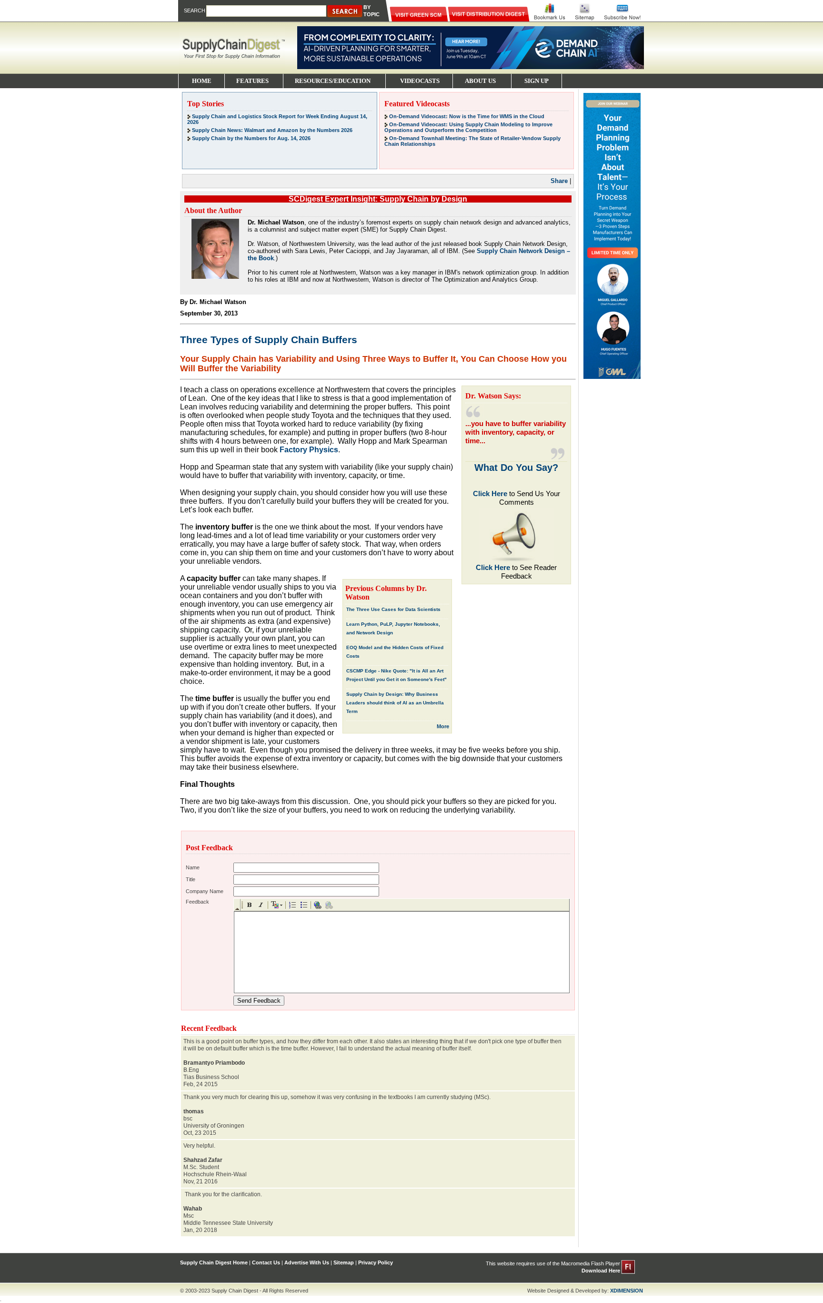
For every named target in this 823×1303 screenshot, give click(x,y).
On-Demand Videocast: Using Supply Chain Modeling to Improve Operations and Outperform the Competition (468, 127)
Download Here (601, 1270)
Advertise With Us (306, 1262)
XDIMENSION (626, 1290)
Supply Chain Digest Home (214, 1262)
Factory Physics (309, 450)
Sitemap (343, 1262)
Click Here (490, 493)
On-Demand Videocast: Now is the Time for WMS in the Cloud (466, 116)
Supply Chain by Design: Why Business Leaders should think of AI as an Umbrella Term (395, 703)
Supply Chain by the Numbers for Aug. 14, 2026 (251, 138)
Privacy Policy (375, 1262)
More (443, 726)
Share (559, 180)
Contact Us (266, 1262)
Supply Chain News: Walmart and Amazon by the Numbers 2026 (272, 130)
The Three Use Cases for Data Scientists (393, 609)
